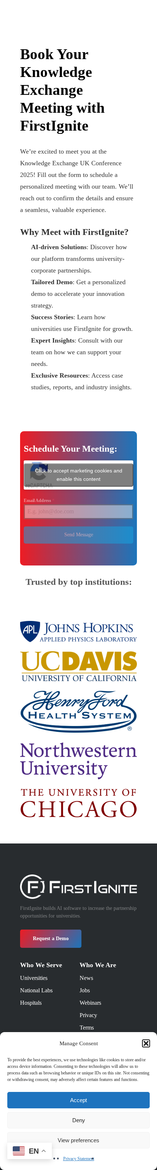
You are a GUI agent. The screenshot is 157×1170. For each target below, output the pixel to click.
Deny (78, 1120)
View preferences (78, 1140)
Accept (78, 1100)
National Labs (36, 990)
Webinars (90, 1003)
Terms (87, 1027)
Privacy (88, 1015)
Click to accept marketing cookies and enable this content (78, 475)
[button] (146, 1043)
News (86, 978)
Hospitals (31, 1003)
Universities (33, 978)
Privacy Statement (78, 1158)
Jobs (85, 990)
